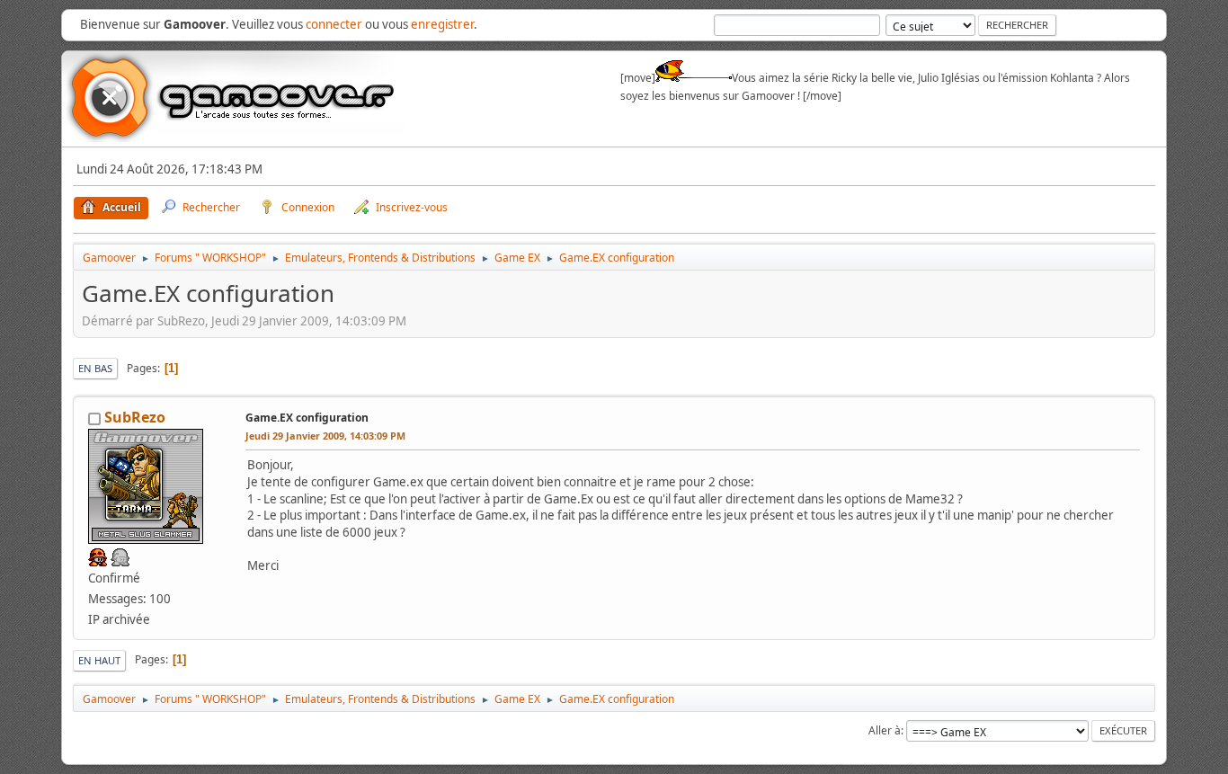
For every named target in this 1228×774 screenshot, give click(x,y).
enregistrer (442, 24)
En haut (99, 660)
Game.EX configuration (307, 417)
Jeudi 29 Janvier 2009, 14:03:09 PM (325, 435)
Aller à (884, 730)
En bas (95, 368)
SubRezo (134, 417)
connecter (334, 24)
